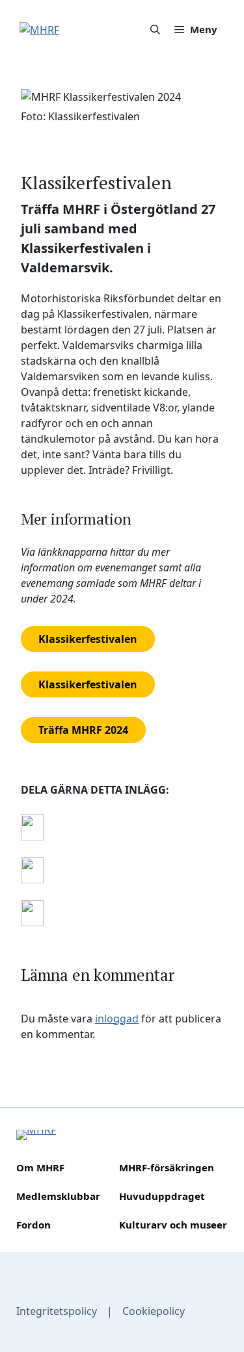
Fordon (33, 1224)
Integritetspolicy (56, 1311)
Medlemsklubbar (58, 1196)
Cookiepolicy (153, 1311)
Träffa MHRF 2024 (83, 730)
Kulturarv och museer (173, 1224)
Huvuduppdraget (162, 1196)
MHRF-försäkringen (166, 1167)
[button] (155, 29)
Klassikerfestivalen (87, 639)
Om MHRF (40, 1167)
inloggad (117, 1018)
